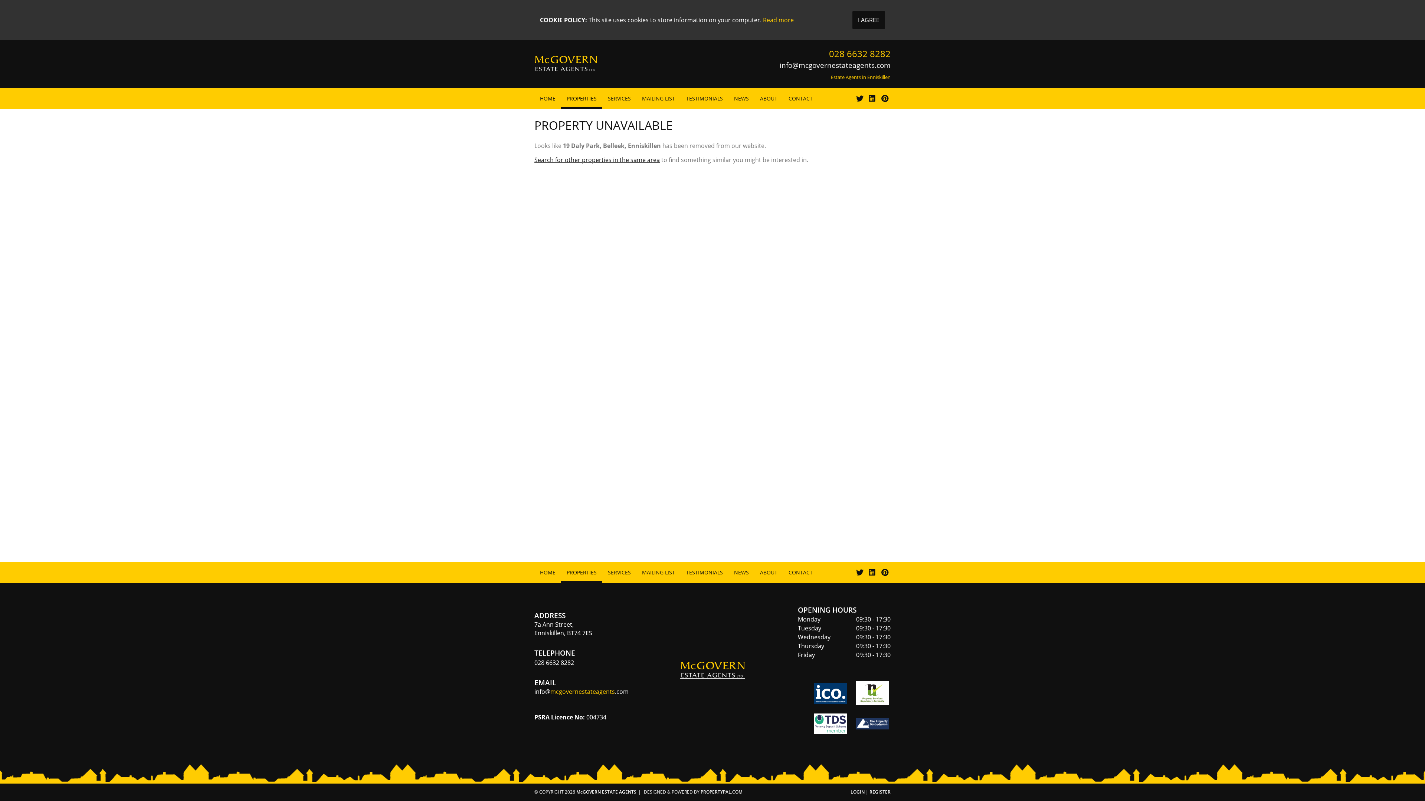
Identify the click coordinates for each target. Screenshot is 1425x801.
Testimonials (704, 98)
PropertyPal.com (722, 792)
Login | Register (871, 792)
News (741, 98)
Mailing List (658, 98)
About (768, 98)
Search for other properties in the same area (597, 160)
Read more (778, 20)
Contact (801, 98)
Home (548, 98)
